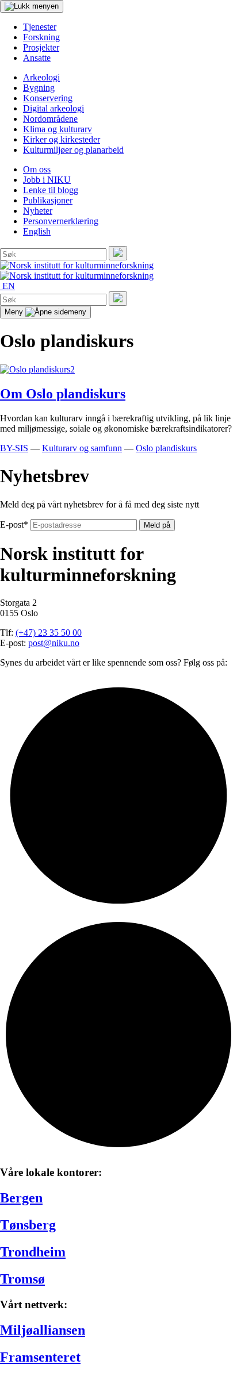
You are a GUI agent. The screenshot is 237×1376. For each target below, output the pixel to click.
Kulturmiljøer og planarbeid (73, 150)
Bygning (39, 88)
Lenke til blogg (50, 190)
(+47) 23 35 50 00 (49, 632)
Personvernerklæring (60, 221)
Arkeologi (41, 77)
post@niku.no (53, 643)
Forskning (41, 37)
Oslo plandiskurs (166, 448)
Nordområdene (50, 119)
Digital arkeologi (53, 108)
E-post (14, 524)
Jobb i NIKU (47, 180)
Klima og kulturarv (57, 129)
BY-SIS (14, 448)
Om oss (37, 169)
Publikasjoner (47, 200)
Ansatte (37, 58)
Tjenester (39, 27)
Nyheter (37, 211)
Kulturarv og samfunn (82, 448)
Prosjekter (41, 47)
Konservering (47, 98)
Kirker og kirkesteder (61, 139)
